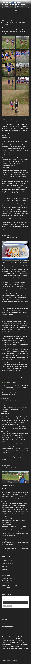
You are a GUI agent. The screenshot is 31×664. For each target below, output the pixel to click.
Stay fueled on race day (10, 237)
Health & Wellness (7, 563)
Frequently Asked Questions (10, 623)
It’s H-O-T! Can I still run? (10, 467)
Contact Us (5, 619)
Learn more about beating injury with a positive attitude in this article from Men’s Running (15, 450)
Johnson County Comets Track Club (13, 3)
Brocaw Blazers (8, 31)
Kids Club (4, 566)
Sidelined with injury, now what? (13, 378)
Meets (4, 569)
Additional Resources (8, 626)
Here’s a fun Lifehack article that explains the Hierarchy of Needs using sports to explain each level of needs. (15, 428)
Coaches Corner (6, 560)
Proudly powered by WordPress (9, 660)
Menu (16, 10)
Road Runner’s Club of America (19, 550)
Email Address (7, 599)
